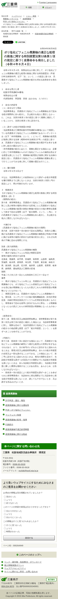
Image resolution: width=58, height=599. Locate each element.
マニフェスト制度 (13, 415)
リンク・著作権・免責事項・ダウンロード (23, 562)
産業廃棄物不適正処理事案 (17, 429)
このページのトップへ (30, 555)
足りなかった (12, 503)
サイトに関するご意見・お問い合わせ (21, 571)
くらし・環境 (31, 16)
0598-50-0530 (19, 464)
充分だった (11, 497)
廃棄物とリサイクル (10, 19)
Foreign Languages (48, 2)
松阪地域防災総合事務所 (44, 34)
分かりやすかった (14, 511)
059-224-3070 (7, 586)
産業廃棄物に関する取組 (16, 434)
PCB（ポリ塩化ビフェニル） (14, 21)
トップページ (17, 16)
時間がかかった (13, 531)
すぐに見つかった (14, 525)
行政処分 (9, 424)
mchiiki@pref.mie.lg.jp (28, 470)
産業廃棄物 (27, 19)
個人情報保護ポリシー (14, 565)
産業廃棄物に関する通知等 (17, 405)
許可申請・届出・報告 (15, 400)
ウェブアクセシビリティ (15, 568)
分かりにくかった (14, 517)
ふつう (9, 500)
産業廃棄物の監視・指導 (16, 420)
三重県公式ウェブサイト (9, 4)
